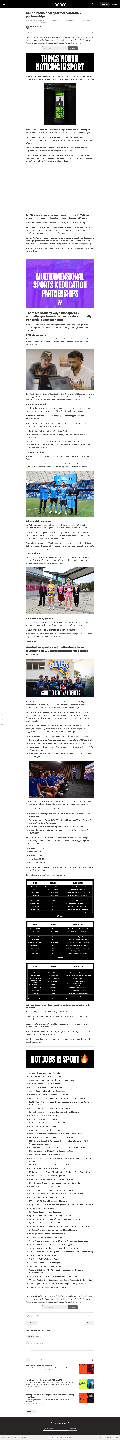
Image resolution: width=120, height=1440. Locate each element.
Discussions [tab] (40, 1360)
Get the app (67, 1437)
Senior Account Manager (47, 1126)
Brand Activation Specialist (49, 1073)
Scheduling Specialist (76, 1165)
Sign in (114, 4)
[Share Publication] (97, 4)
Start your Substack (56, 1437)
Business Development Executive (70, 1147)
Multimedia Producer (57, 1154)
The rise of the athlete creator (39, 1365)
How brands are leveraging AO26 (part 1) (44, 1380)
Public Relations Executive (51, 1259)
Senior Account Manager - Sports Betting (54, 1108)
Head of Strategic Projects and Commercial (69, 1241)
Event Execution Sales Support (59, 1244)
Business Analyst (47, 1208)
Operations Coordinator (47, 1119)
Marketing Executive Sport (61, 1190)
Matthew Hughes (35, 26)
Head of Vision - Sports (59, 1186)
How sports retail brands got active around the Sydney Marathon (50, 1395)
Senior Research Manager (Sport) (52, 1287)
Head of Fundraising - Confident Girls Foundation (68, 1172)
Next (88, 1323)
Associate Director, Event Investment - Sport (65, 1098)
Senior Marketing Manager (52, 1237)
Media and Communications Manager (62, 1112)
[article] (60, 1369)
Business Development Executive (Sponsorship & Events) (60, 1133)
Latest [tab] (33, 1360)
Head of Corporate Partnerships (69, 1194)
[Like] (28, 32)
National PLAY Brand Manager (48, 1076)
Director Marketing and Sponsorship (63, 1276)
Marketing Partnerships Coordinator (74, 1223)
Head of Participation (55, 1175)
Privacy (12, 1437)
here (38, 1042)
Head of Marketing (49, 1115)
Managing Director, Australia (51, 1197)
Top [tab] (28, 1360)
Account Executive (47, 1255)
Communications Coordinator (55, 1094)
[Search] (93, 4)
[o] (60, 104)
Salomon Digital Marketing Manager (58, 1080)
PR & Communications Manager (57, 1123)
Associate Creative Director (49, 1084)
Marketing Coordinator (51, 1266)
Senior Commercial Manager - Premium (56, 1215)
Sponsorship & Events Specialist (50, 1091)
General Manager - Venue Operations (58, 1179)
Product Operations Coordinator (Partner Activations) (69, 1252)
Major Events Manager (55, 1233)
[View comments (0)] (32, 32)
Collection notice (23, 1437)
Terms (16, 1437)
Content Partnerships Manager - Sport (52, 1168)
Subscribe (104, 4)
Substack (101, 1437)
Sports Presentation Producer (48, 1130)
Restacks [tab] (38, 1336)
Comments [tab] (30, 1336)
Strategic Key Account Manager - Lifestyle (61, 1183)
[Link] (23, 316)
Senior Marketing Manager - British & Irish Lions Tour (69, 1204)
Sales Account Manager (49, 1262)
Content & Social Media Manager (62, 1230)
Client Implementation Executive (58, 1137)
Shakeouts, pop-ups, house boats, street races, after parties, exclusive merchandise (48, 1400)
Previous (33, 1323)
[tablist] (34, 1336)
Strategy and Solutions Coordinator (74, 1226)
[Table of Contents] (2, 720)
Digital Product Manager (50, 1212)
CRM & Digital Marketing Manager (52, 1201)
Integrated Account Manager (50, 1087)
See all (29, 1411)
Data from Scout (34, 416)
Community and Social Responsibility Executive (70, 1280)
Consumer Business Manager (71, 1219)
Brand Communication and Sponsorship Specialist (64, 1283)
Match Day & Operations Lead (60, 1151)
